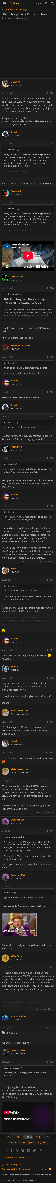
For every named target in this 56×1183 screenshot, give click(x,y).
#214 (52, 752)
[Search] (52, 3)
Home (43, 1169)
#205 (52, 357)
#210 (52, 580)
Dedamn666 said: (11, 1067)
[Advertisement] (28, 49)
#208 (52, 458)
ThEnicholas (9, 18)
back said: (8, 892)
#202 (52, 143)
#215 (52, 780)
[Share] (47, 93)
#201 (52, 93)
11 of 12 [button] (28, 1136)
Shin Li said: (9, 362)
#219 (52, 1027)
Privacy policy (25, 1169)
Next (38, 1136)
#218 (52, 967)
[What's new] (46, 3)
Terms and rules (9, 1169)
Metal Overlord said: (13, 837)
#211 (52, 650)
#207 (52, 416)
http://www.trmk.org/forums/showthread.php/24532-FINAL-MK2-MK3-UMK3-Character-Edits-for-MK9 (28, 621)
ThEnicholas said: (11, 294)
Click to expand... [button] (28, 175)
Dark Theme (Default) (14, 1164)
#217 (52, 886)
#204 (52, 288)
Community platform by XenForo (26, 1175)
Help (36, 1169)
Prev (17, 1136)
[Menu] (4, 3)
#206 (52, 392)
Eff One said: (9, 422)
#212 (52, 678)
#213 (52, 722)
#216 (52, 831)
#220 (52, 1062)
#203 (52, 202)
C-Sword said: (10, 149)
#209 (52, 506)
